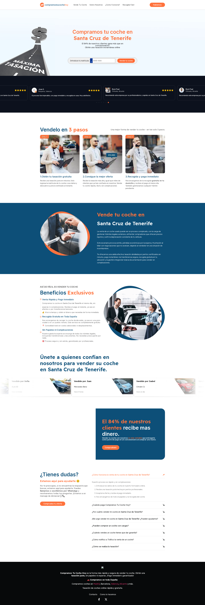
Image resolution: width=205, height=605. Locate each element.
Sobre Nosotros (96, 5)
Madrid (96, 584)
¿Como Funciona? (112, 5)
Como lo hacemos (108, 594)
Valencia (115, 584)
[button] (96, 102)
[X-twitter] (106, 599)
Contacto (93, 594)
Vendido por (73, 381)
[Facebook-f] (99, 599)
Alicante (123, 584)
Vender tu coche (126, 61)
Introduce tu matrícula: (79, 61)
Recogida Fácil (128, 5)
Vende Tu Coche (80, 5)
